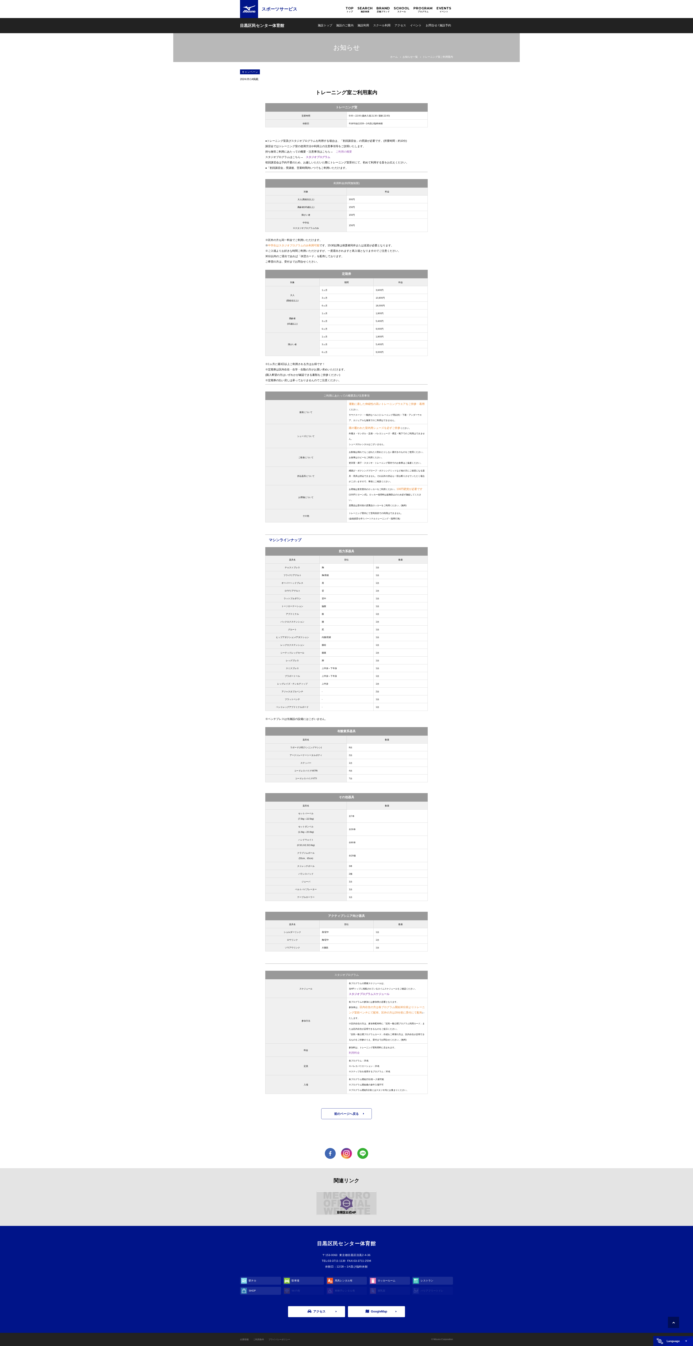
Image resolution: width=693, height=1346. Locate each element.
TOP (350, 9)
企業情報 (244, 1339)
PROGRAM (423, 9)
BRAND (383, 9)
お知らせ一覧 (410, 56)
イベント (416, 25)
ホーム (394, 56)
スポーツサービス (279, 8)
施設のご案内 (345, 25)
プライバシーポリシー (279, 1339)
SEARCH (365, 9)
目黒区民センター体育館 (262, 25)
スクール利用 (382, 25)
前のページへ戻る (346, 1114)
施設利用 (363, 25)
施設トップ (325, 25)
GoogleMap (379, 1311)
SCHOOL (402, 9)
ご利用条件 (258, 1339)
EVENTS (444, 9)
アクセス (400, 25)
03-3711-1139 (336, 1260)
